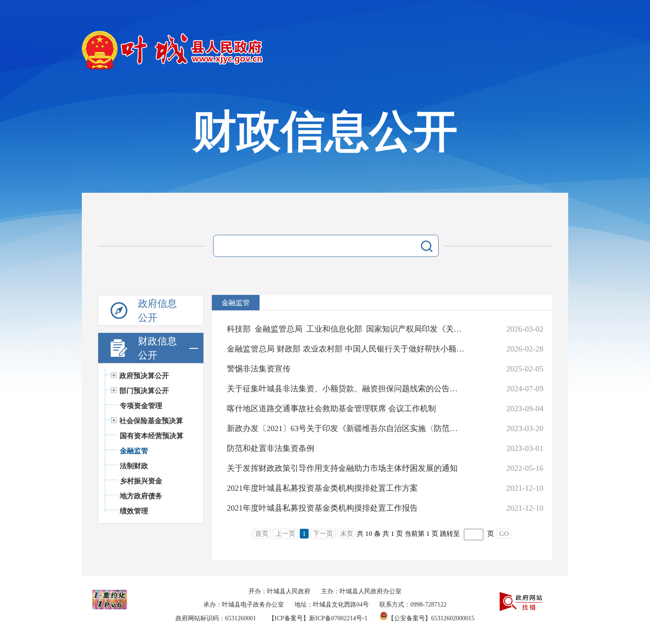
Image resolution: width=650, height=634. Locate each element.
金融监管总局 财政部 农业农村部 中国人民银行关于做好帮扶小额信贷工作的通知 (345, 348)
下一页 (323, 533)
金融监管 (134, 450)
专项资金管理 (141, 405)
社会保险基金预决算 (151, 420)
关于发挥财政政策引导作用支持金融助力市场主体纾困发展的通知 (342, 468)
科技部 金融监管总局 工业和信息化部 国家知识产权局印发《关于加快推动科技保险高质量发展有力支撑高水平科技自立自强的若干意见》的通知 (345, 329)
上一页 (285, 533)
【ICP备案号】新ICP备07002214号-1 (317, 618)
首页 (261, 533)
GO (504, 533)
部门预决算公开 (144, 390)
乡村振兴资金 (141, 481)
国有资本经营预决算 (152, 435)
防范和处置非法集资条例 (270, 448)
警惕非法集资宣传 (259, 368)
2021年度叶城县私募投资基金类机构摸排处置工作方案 (322, 488)
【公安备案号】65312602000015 (431, 618)
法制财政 (134, 466)
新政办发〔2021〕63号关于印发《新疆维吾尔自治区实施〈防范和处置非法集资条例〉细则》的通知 (345, 428)
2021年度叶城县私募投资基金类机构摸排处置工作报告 (322, 508)
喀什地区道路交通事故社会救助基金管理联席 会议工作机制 (331, 408)
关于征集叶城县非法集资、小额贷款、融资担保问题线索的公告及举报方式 (345, 388)
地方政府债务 (141, 496)
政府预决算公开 (144, 375)
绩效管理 (134, 511)
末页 (346, 533)
